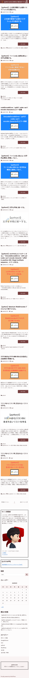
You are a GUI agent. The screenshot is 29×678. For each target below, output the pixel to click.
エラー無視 (12, 298)
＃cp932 (17, 147)
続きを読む (23, 44)
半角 (21, 245)
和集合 (14, 445)
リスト (14, 494)
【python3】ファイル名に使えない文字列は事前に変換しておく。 (14, 157)
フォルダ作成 (15, 48)
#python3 (10, 48)
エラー (7, 147)
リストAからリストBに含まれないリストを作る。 (14, 404)
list (7, 445)
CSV (7, 298)
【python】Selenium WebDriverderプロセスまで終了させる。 (14, 308)
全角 (18, 245)
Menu (26, 2)
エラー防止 (13, 98)
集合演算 (25, 445)
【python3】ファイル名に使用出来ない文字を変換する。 (14, 57)
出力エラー (22, 298)
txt (9, 298)
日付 (19, 48)
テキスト (17, 298)
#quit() (11, 347)
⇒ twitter (4, 552)
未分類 (2, 650)
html (2, 643)
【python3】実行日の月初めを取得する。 (10, 617)
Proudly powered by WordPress (8, 676)
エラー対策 (8, 98)
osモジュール (9, 197)
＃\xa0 (24, 147)
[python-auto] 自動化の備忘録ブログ (15, 2)
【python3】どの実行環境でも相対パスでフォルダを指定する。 (14, 8)
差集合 (18, 445)
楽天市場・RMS (5, 652)
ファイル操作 (19, 98)
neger (12, 12)
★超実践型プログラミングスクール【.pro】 (12, 564)
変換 (23, 245)
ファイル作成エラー (22, 197)
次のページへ (23, 502)
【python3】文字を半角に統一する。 (13, 207)
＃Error (20, 147)
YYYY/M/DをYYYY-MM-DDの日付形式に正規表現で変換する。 (14, 357)
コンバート (14, 245)
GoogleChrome (4, 640)
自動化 (22, 48)
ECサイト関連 (4, 638)
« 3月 (2, 607)
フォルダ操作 (4, 99)
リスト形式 (10, 445)
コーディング (12, 147)
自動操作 (26, 48)
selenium (3, 348)
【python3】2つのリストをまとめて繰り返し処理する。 (14, 615)
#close (3, 347)
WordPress (3, 647)
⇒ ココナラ (5, 554)
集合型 (24, 494)
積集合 (21, 445)
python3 (4, 48)
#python (4, 147)
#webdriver (15, 347)
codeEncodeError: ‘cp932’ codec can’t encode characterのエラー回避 (14, 108)
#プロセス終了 (21, 347)
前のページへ (5, 502)
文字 (25, 245)
